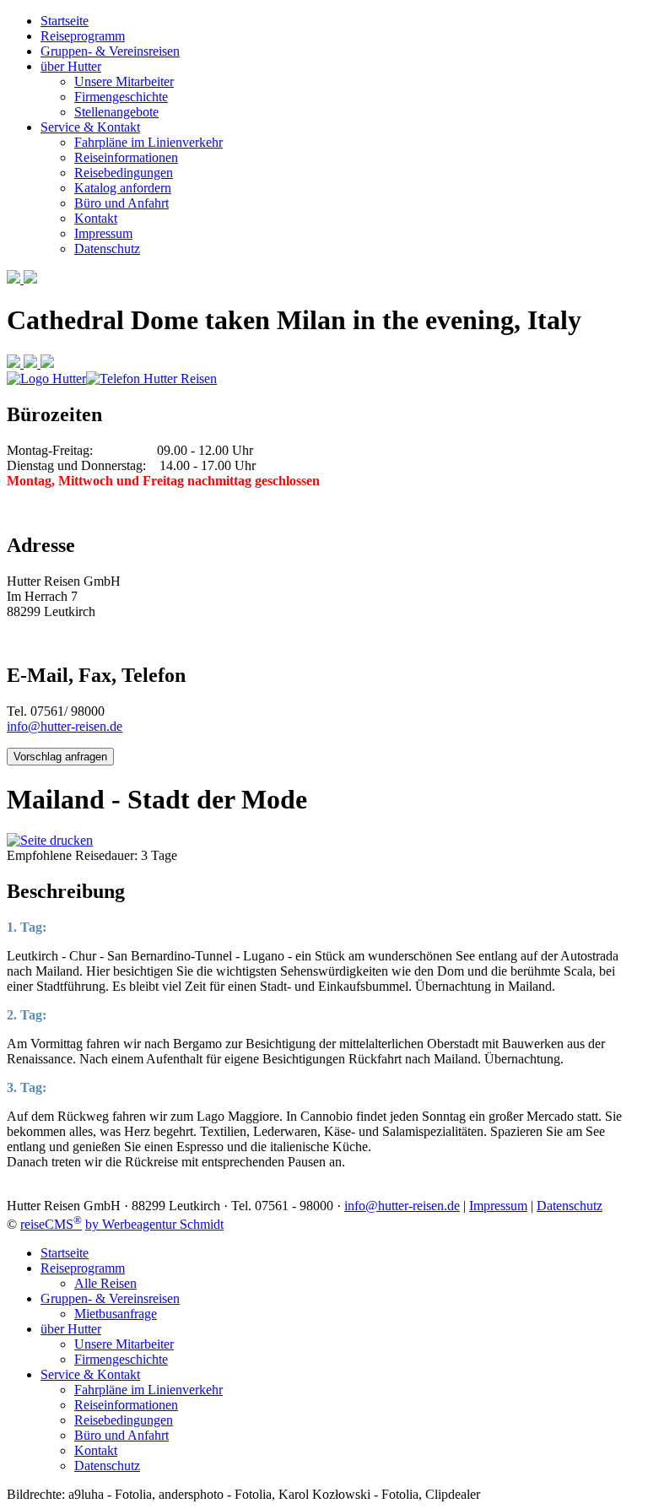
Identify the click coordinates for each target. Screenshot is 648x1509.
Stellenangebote (116, 112)
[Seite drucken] (50, 840)
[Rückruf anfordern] (47, 363)
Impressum (103, 233)
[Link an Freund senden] (32, 363)
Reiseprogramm (82, 36)
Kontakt (95, 218)
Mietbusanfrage (115, 1313)
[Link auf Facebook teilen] (15, 363)
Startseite (64, 21)
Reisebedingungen (123, 172)
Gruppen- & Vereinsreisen (110, 51)
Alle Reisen (105, 1283)
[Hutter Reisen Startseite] (46, 378)
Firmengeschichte (121, 96)
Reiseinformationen (126, 157)
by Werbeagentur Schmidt (154, 1224)
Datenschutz (107, 248)
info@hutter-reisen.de (64, 726)
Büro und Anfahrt (121, 203)
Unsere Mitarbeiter (124, 81)
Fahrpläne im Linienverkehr (148, 142)
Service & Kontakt (90, 127)
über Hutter (70, 66)
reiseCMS (51, 1224)
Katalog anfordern (122, 188)
